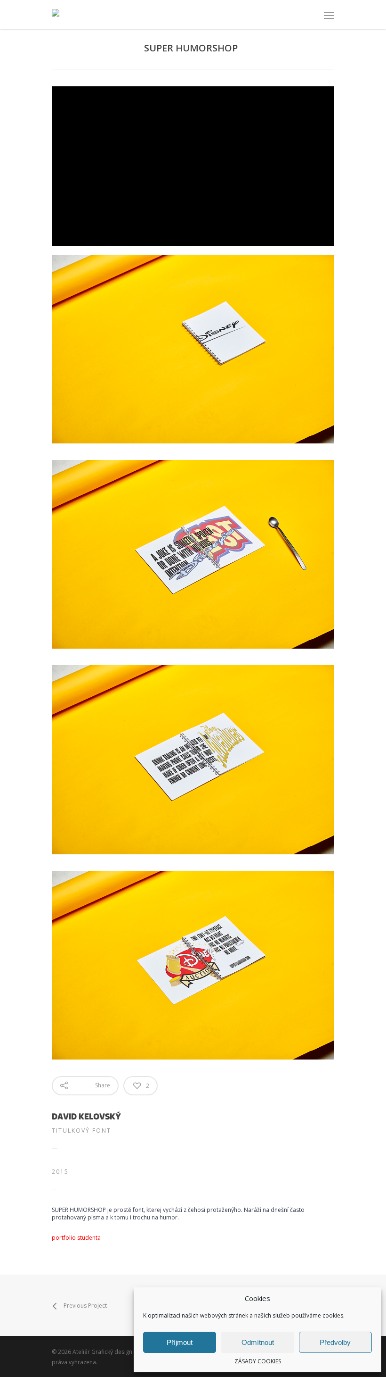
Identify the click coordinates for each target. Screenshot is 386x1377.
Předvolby (335, 1342)
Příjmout (180, 1342)
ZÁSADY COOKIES (257, 1361)
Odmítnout (257, 1342)
